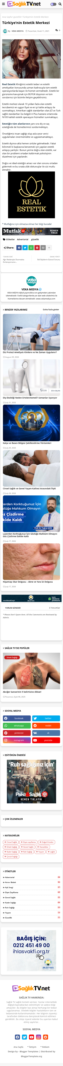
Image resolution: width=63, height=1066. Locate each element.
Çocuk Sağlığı (12, 856)
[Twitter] (25, 247)
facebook (19, 718)
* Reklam (44, 1047)
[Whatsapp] (31, 247)
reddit (48, 725)
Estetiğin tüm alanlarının (16, 123)
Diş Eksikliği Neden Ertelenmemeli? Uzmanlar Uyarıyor (30, 397)
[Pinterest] (37, 247)
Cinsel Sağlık (12, 842)
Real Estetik (8, 84)
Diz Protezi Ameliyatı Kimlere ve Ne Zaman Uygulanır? (30, 352)
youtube (48, 740)
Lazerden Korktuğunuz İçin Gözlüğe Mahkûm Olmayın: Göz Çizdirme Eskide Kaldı (30, 535)
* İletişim (31, 1047)
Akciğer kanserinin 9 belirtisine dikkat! (22, 692)
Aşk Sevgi (32, 887)
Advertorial (22, 239)
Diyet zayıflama (29, 842)
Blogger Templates (29, 1051)
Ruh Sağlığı (27, 852)
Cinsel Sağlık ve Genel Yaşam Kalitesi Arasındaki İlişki (29, 488)
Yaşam (41, 852)
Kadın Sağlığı (12, 852)
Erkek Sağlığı (12, 847)
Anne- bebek (32, 882)
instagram (19, 740)
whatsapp (19, 725)
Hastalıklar (44, 847)
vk (48, 733)
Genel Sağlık (28, 847)
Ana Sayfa (7, 16)
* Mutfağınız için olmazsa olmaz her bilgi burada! (27, 223)
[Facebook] (19, 247)
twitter (48, 718)
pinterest (19, 733)
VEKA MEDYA (30, 289)
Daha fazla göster (51, 309)
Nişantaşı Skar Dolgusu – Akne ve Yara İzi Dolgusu (28, 582)
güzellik (17, 16)
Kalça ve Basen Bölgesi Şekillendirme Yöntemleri (27, 443)
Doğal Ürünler (47, 842)
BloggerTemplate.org (31, 1056)
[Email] (43, 247)
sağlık (52, 852)
